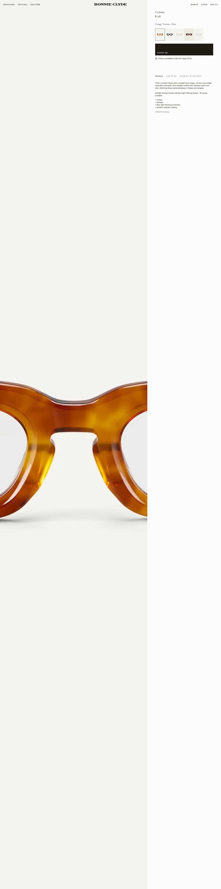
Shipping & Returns (190, 76)
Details (159, 76)
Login (204, 4)
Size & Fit (171, 76)
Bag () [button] (214, 4)
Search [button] (194, 4)
